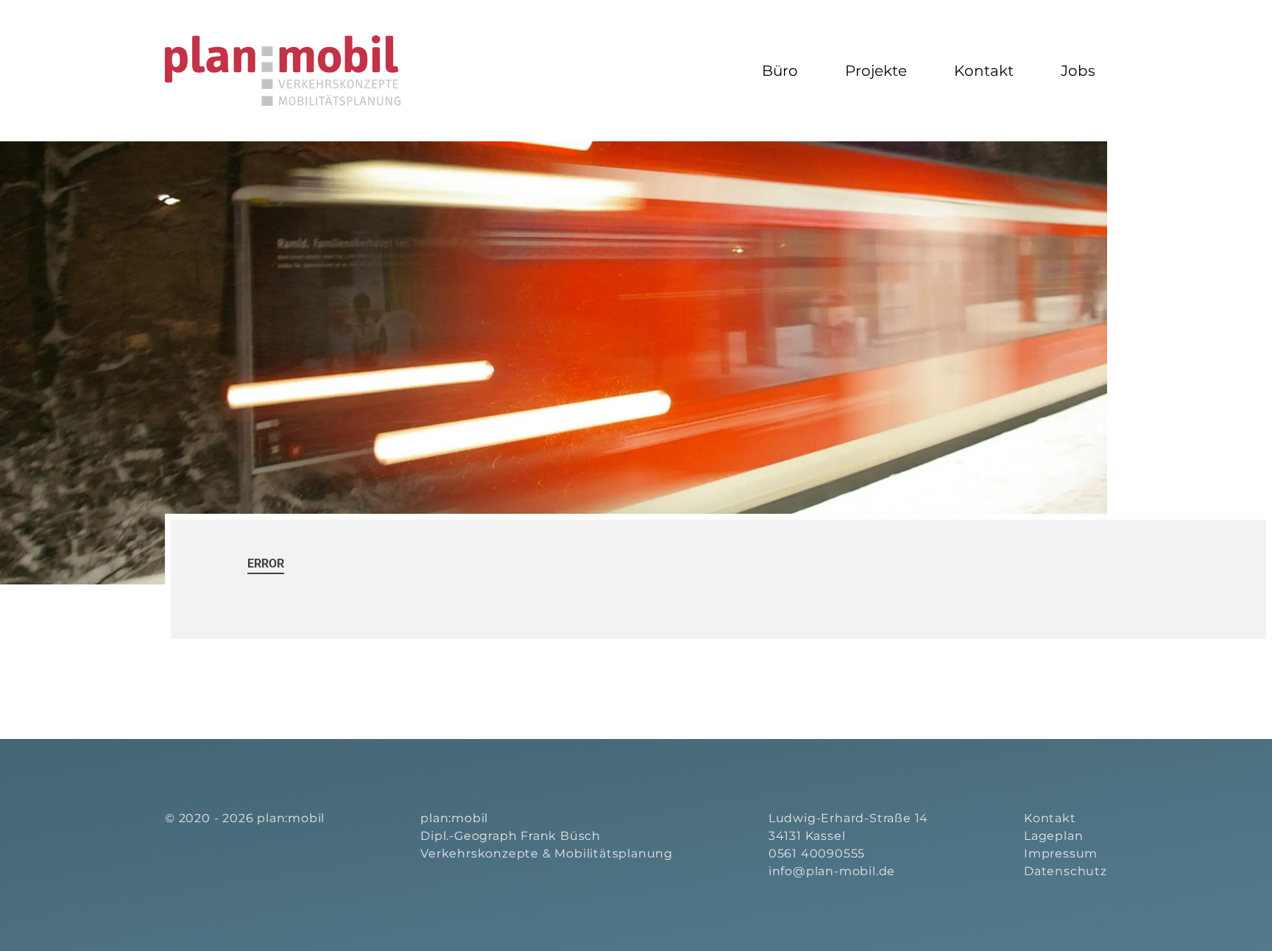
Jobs (1078, 70)
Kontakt (984, 70)
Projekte (876, 70)
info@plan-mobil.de (831, 871)
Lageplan (1053, 836)
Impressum (1061, 853)
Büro (780, 70)
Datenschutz (1065, 871)
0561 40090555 (816, 853)
